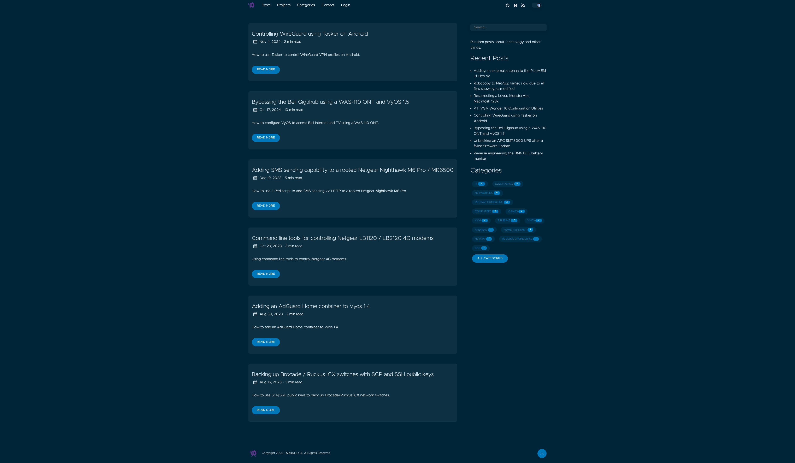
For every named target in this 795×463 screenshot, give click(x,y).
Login (345, 5)
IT (479, 184)
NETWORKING (486, 193)
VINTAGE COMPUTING (491, 202)
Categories (306, 5)
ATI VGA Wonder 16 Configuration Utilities (508, 108)
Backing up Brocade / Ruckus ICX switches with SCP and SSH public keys (343, 374)
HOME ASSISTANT (517, 229)
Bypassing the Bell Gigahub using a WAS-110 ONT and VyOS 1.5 (330, 102)
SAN (479, 248)
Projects (284, 5)
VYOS (533, 220)
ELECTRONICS (506, 184)
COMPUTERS (485, 211)
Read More (266, 69)
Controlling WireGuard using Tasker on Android (310, 34)
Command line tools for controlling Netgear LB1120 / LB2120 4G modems (343, 238)
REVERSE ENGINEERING (519, 239)
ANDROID (483, 229)
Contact (328, 5)
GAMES (515, 211)
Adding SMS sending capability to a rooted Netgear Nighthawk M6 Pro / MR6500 (353, 170)
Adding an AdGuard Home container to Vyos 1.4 (311, 306)
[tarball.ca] (253, 5)
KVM (480, 220)
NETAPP (482, 239)
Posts (266, 5)
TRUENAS (506, 220)
